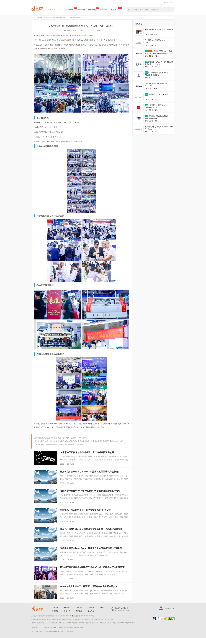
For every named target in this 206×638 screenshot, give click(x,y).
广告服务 (79, 607)
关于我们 (55, 607)
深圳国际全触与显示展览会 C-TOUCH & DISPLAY (157, 73)
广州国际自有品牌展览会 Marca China (157, 41)
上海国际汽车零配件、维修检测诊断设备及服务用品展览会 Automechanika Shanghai (158, 52)
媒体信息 (91, 611)
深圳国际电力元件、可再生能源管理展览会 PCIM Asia (159, 63)
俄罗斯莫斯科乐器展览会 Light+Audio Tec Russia (159, 128)
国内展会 (92, 9)
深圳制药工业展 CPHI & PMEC (158, 94)
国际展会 (81, 9)
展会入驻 (114, 9)
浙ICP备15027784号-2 (63, 616)
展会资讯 (103, 9)
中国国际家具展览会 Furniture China (159, 29)
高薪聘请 (79, 611)
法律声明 (91, 607)
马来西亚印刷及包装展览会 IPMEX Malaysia (156, 117)
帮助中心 (67, 611)
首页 (60, 9)
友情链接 (67, 607)
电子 (66, 40)
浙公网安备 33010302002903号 (83, 616)
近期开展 (70, 9)
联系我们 (55, 611)
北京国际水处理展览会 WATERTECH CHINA (155, 106)
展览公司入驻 (170, 608)
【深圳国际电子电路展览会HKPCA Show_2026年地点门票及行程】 (70, 35)
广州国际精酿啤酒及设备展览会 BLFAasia (156, 84)
